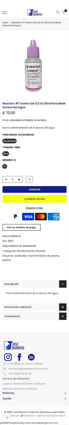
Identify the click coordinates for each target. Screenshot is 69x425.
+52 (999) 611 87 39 (19, 373)
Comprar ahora (34, 199)
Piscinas (40, 251)
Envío (6, 120)
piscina (7, 260)
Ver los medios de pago (21, 227)
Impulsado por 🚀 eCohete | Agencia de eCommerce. (34, 415)
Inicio (5, 22)
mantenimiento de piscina (43, 255)
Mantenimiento (26, 251)
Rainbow (16, 236)
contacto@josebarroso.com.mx (28, 368)
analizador (21, 255)
